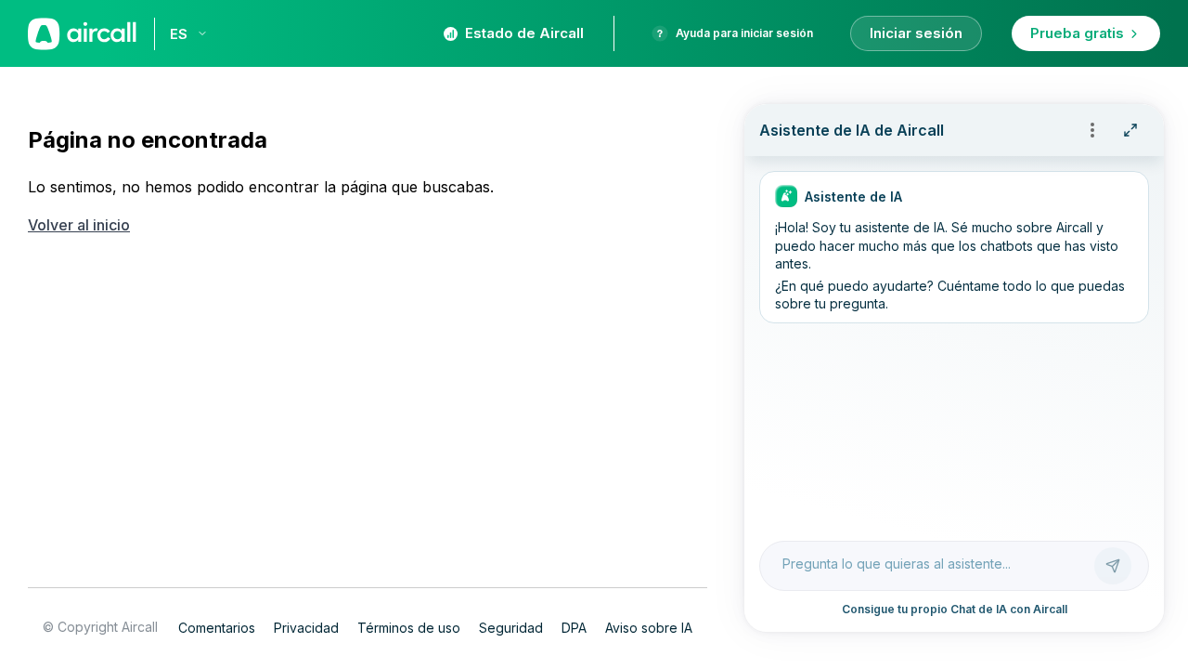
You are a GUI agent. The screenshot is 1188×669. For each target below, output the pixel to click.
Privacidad (306, 628)
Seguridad (511, 628)
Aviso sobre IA (648, 628)
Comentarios (216, 628)
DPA (574, 628)
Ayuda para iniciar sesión (744, 33)
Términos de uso (408, 628)
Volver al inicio (79, 225)
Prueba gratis (1077, 33)
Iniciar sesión (916, 33)
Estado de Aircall (524, 33)
